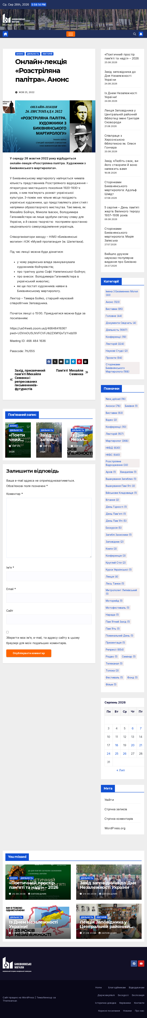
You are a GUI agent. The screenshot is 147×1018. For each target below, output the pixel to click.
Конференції (116, 336)
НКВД (113, 447)
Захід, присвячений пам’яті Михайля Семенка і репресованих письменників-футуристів (30, 380)
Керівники (125, 1002)
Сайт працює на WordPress (19, 997)
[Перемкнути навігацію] (70, 34)
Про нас (139, 1010)
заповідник (115, 541)
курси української (119, 569)
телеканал (114, 663)
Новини (127, 1010)
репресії (115, 649)
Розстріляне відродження (117, 463)
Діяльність (33, 54)
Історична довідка (105, 1002)
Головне (114, 315)
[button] (134, 34)
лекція (112, 576)
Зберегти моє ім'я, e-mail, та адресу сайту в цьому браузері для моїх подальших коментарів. (43, 640)
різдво (112, 656)
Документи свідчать (121, 322)
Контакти (139, 1002)
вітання (112, 499)
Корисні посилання (109, 1010)
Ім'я (10, 567)
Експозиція (138, 995)
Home (98, 987)
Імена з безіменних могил (122, 293)
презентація (115, 642)
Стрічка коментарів (119, 818)
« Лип (121, 770)
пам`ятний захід (118, 621)
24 (108, 753)
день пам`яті (116, 520)
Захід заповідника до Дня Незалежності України (120, 75)
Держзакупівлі (106, 995)
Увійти (109, 800)
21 (140, 745)
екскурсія (114, 527)
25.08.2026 (19, 894)
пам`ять (113, 628)
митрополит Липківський (121, 592)
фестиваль (114, 677)
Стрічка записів (116, 809)
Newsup (47, 997)
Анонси (113, 405)
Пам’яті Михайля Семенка (69, 372)
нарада (112, 614)
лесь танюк (115, 583)
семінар (129, 656)
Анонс (19, 54)
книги (111, 548)
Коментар (14, 494)
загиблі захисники (119, 534)
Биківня (131, 405)
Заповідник (38, 894)
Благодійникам (117, 987)
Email (11, 589)
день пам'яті (116, 513)
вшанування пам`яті (120, 485)
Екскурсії (123, 995)
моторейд (114, 600)
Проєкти (114, 357)
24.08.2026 (90, 894)
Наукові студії (117, 350)
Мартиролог (117, 440)
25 (116, 753)
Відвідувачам (136, 987)
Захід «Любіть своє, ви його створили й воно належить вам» (121, 165)
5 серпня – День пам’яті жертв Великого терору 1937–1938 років (122, 211)
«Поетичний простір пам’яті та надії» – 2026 (33, 885)
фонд (132, 677)
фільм (111, 684)
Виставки (114, 308)
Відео (111, 419)
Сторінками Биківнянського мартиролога (117, 368)
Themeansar (10, 1000)
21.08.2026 (90, 933)
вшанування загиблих (121, 478)
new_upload (116, 398)
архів (111, 471)
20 (132, 745)
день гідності (116, 506)
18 (116, 745)
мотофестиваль (117, 607)
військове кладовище (121, 492)
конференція (116, 555)
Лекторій (47, 54)
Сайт (9, 610)
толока (112, 670)
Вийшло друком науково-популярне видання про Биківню (121, 258)
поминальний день (119, 635)
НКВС (113, 454)
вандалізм (128, 471)
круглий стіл (116, 562)
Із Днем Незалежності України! (33, 924)
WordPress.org (115, 828)
